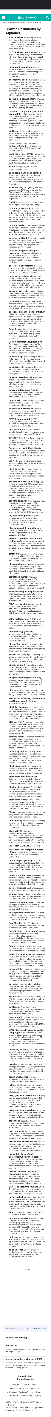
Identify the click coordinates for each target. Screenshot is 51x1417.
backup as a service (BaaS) (22, 99)
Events (39, 1392)
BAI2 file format (17, 154)
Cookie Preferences (27, 1408)
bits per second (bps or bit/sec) (25, 677)
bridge (12, 1085)
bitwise (12, 690)
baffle (12, 143)
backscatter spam (18, 79)
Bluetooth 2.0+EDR (19, 845)
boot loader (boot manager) (23, 912)
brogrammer (15, 1131)
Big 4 (11, 461)
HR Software (37, 1328)
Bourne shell (15, 1017)
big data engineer (18, 501)
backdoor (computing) (20, 67)
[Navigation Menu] (3, 17)
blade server (15, 722)
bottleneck (14, 1007)
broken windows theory (21, 1141)
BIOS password (17, 604)
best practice (16, 429)
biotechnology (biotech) (21, 631)
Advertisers (12, 1392)
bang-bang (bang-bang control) (25, 173)
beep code (14, 367)
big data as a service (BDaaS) (24, 481)
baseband (14, 301)
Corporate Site (26, 1396)
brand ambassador (18, 1077)
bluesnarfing (15, 820)
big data (13, 469)
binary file (14, 553)
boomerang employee (20, 902)
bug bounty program (19, 1218)
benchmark (14, 400)
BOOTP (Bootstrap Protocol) (23, 931)
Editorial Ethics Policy (19, 1388)
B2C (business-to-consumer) (23, 52)
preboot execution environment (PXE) (23, 1359)
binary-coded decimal (20, 564)
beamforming (16, 356)
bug (11, 1212)
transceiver (11, 1345)
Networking (11, 1328)
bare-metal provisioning (21, 265)
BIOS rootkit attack (19, 619)
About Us (16, 1385)
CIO (28, 1328)
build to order (16, 1249)
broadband (14, 1120)
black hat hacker (17, 707)
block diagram (16, 751)
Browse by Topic (25, 1376)
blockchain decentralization (23, 776)
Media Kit (14, 1396)
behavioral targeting (19, 390)
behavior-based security (21, 377)
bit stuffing (15, 644)
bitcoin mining (16, 665)
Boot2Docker (16, 923)
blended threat (16, 736)
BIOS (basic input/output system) (26, 591)
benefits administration (21, 408)
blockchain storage (19, 799)
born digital (15, 969)
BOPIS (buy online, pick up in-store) (27, 954)
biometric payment (18, 577)
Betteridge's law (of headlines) (24, 448)
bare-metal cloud (18, 238)
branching (14, 1049)
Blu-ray (13, 812)
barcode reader (17, 225)
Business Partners (26, 1392)
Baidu (12, 166)
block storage (16, 766)
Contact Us (34, 1388)
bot (10, 984)
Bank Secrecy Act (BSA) (21, 187)
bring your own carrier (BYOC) (24, 1095)
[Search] (47, 17)
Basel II (12, 329)
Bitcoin (12, 654)
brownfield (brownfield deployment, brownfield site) (24, 1155)
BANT (12, 202)
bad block (14, 131)
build (11, 1237)
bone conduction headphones (24, 875)
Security (21, 1328)
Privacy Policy (11, 1408)
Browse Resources (25, 1379)
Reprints (37, 1396)
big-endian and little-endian (23, 528)
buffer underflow (18, 1197)
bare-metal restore (19, 276)
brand (12, 1064)
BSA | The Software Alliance (23, 1186)
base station (15, 291)
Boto (11, 996)
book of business (17, 888)
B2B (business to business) (22, 37)
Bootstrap (14, 946)
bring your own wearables (22, 1110)
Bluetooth (14, 831)
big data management (20, 515)
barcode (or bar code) (20, 208)
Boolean (13, 894)
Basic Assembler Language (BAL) (26, 341)
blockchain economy (19, 787)
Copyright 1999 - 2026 (32, 1402)
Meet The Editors (30, 1385)
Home (5, 22)
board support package (21, 860)
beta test (13, 438)
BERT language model (20, 419)
